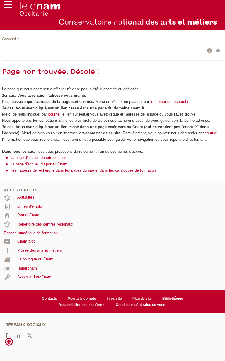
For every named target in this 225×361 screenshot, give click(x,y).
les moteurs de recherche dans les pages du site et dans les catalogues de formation (83, 170)
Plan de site (142, 298)
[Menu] (8, 6)
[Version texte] (218, 51)
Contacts (49, 298)
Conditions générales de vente (141, 305)
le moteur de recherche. (169, 101)
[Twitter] (29, 335)
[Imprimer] (209, 51)
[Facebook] (6, 335)
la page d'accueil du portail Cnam (39, 164)
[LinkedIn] (17, 335)
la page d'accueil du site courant (38, 157)
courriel (54, 114)
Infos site (114, 298)
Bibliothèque (172, 298)
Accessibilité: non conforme (82, 305)
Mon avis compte (82, 298)
